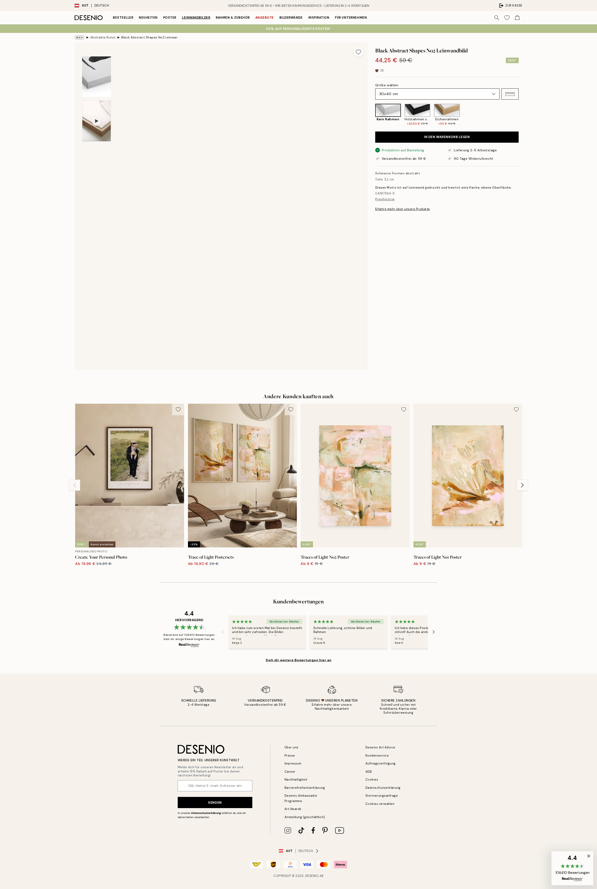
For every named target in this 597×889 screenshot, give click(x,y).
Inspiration (319, 18)
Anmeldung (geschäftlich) (305, 817)
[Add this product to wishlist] (358, 51)
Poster (169, 18)
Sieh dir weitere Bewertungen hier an (298, 660)
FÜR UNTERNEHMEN (351, 18)
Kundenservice (377, 756)
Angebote (264, 18)
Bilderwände (291, 18)
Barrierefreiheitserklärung (305, 788)
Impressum (293, 763)
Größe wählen (387, 85)
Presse (290, 756)
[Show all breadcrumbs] (79, 37)
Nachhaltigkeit (296, 780)
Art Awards (293, 809)
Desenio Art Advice (380, 747)
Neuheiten (148, 18)
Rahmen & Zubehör (233, 18)
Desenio (312, 876)
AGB (368, 772)
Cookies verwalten (380, 804)
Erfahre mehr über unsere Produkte (402, 209)
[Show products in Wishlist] (507, 17)
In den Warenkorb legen (447, 137)
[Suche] (497, 17)
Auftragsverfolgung (380, 763)
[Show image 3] (96, 76)
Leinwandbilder (196, 18)
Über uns (291, 747)
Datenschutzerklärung (206, 813)
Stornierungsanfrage (381, 796)
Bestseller (123, 18)
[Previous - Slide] (371, 114)
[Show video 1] (96, 121)
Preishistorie (385, 199)
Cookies (371, 780)
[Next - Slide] (522, 114)
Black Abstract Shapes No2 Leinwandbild (149, 37)
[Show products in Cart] (517, 17)
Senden (215, 802)
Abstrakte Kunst (103, 37)
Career (290, 772)
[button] (510, 94)
